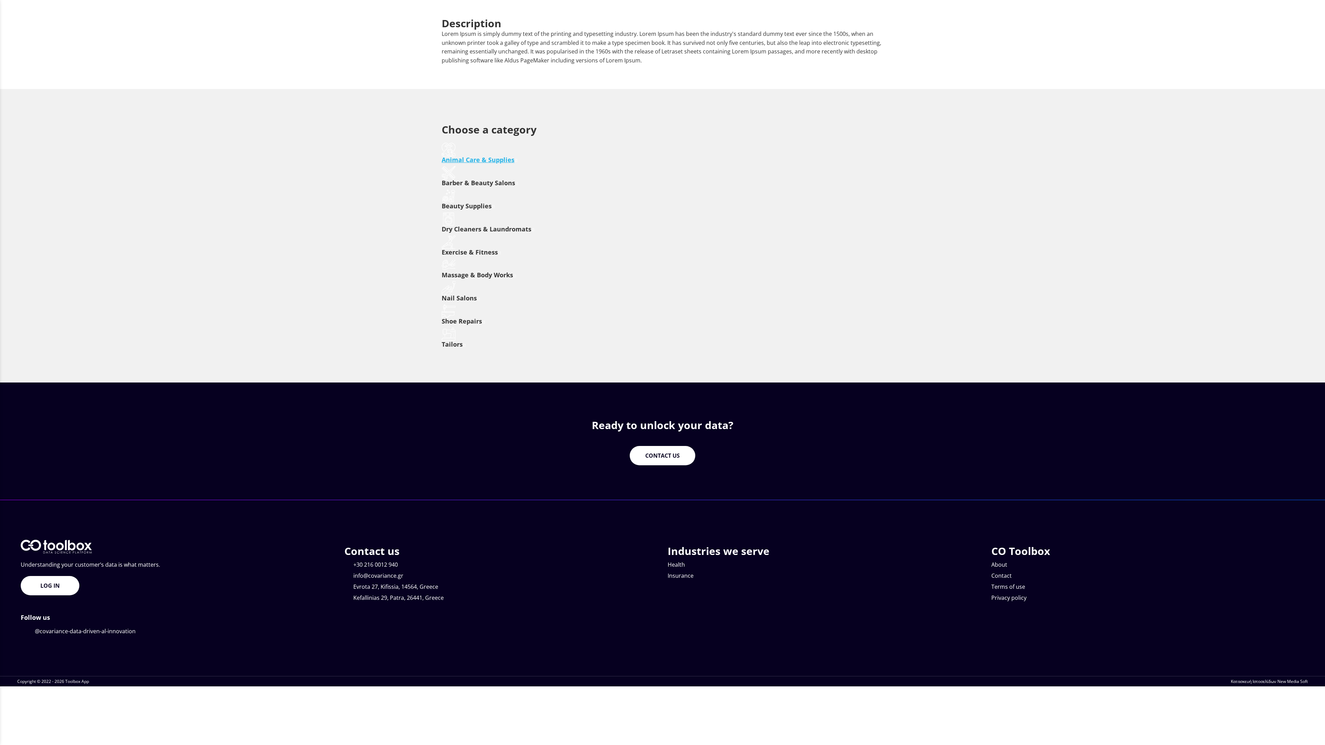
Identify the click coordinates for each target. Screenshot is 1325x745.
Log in (50, 585)
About (999, 564)
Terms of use (1008, 586)
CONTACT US (1262, 6)
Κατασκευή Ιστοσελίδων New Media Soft (1269, 681)
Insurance (681, 575)
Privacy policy (1009, 598)
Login (1222, 6)
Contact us (662, 455)
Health (676, 564)
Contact (1001, 575)
